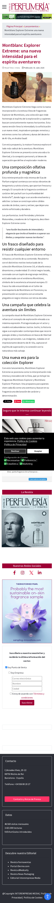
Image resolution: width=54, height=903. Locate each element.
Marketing (27, 464)
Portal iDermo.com (19, 866)
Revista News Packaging (22, 874)
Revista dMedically (19, 870)
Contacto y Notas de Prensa (27, 799)
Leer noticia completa (38, 479)
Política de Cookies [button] (27, 441)
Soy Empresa (17, 672)
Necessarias (13, 460)
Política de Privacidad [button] (15, 444)
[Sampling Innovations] (27, 611)
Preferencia (30, 460)
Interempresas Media (29, 877)
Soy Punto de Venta (17, 667)
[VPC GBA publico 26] (27, 16)
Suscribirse (27, 702)
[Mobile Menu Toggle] (4, 7)
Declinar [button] (15, 451)
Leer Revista (25, 527)
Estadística (12, 464)
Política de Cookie (32, 897)
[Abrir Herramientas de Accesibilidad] (47, 896)
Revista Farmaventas (20, 862)
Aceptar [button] (38, 451)
